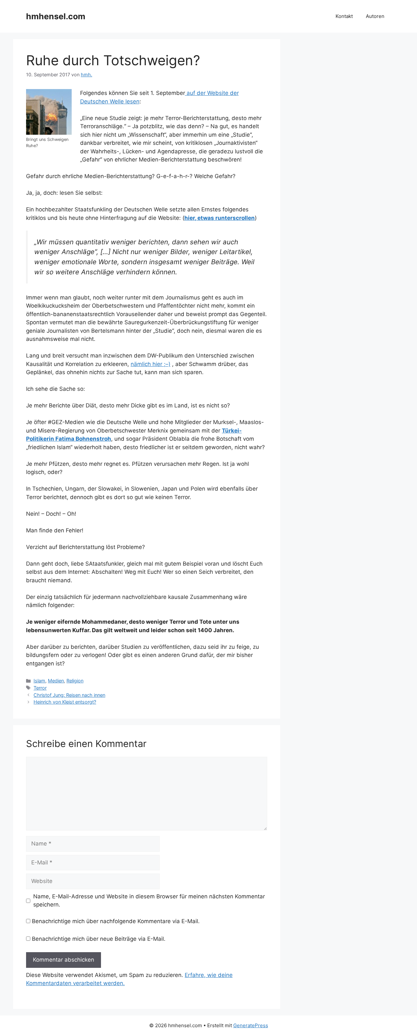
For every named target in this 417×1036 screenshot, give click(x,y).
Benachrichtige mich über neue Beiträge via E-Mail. (98, 939)
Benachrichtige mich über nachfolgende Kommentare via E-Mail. (116, 921)
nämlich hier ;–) (150, 364)
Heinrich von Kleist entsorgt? (65, 702)
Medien (56, 680)
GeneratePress (250, 1025)
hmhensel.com (55, 16)
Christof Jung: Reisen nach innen (69, 695)
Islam (39, 680)
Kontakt (344, 16)
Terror (40, 688)
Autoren (375, 16)
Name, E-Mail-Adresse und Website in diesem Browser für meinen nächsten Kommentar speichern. (149, 900)
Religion (74, 680)
